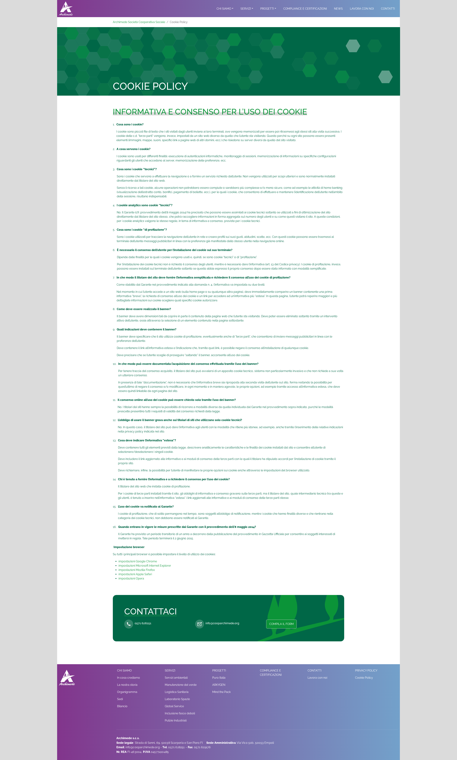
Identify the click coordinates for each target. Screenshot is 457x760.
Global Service (174, 706)
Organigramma (127, 692)
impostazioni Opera (131, 578)
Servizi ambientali (176, 677)
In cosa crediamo (128, 677)
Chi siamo (224, 8)
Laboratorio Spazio (177, 699)
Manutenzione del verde (181, 684)
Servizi (245, 8)
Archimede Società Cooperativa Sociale (139, 22)
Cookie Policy (364, 677)
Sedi (120, 699)
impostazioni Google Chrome (138, 561)
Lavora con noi (362, 8)
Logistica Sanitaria (177, 692)
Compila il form (281, 624)
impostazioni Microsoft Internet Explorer (145, 565)
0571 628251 (143, 623)
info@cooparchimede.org (222, 623)
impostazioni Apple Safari (135, 574)
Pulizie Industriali (176, 720)
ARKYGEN (218, 684)
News (338, 8)
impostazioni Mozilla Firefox (137, 570)
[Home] (66, 8)
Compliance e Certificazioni (305, 8)
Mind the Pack (221, 692)
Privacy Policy (366, 670)
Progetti (267, 8)
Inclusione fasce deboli (180, 713)
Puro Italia (218, 677)
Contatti (388, 8)
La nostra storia (127, 684)
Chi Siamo (124, 670)
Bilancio (122, 706)
